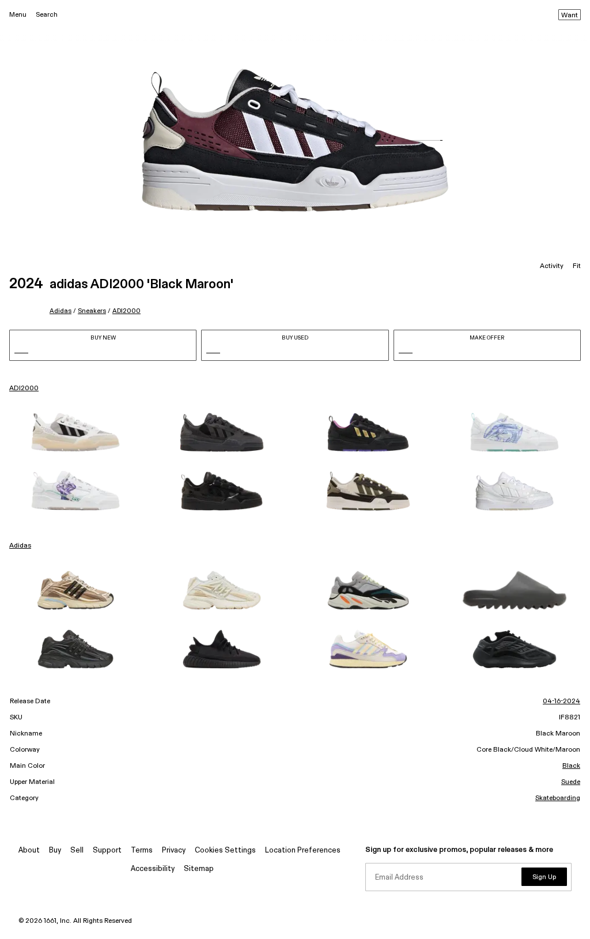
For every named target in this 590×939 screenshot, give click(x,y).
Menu (18, 15)
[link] (75, 432)
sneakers (92, 311)
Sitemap (199, 869)
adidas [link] (20, 545)
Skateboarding (557, 798)
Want (569, 15)
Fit (577, 266)
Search (47, 15)
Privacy (174, 850)
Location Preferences (303, 850)
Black (571, 766)
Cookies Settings (225, 850)
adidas (60, 311)
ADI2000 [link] (24, 388)
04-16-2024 (561, 701)
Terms (142, 850)
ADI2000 (126, 311)
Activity (551, 266)
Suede (570, 782)
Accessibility (153, 869)
